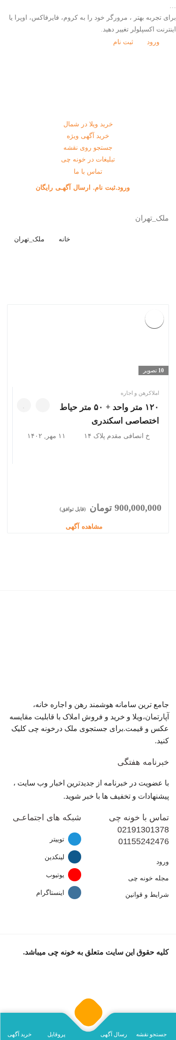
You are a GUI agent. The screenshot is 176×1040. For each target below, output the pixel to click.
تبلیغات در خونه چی (88, 159)
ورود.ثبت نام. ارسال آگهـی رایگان (84, 187)
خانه (64, 239)
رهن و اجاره (135, 393)
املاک (154, 393)
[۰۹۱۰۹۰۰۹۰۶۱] (43, 405)
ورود (154, 42)
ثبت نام (124, 42)
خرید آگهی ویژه (88, 135)
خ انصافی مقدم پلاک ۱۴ (117, 435)
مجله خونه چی (148, 878)
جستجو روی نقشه (88, 147)
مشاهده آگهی (85, 526)
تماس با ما (88, 171)
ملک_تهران (29, 239)
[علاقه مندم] (24, 405)
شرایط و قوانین (147, 894)
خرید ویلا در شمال (88, 124)
